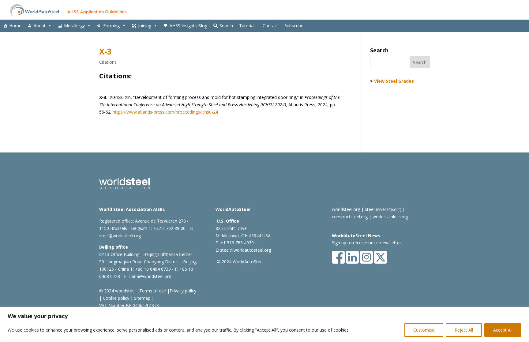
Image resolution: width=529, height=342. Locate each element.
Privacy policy (183, 291)
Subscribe (293, 25)
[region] (264, 324)
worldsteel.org (346, 209)
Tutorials (248, 25)
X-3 (105, 51)
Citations (108, 62)
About (40, 25)
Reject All (464, 330)
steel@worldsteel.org (120, 236)
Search (226, 25)
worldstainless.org (390, 217)
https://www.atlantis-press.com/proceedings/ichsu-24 (165, 112)
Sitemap (141, 298)
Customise (423, 330)
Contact (270, 25)
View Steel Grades (394, 81)
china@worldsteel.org (150, 276)
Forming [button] (111, 25)
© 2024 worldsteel (117, 291)
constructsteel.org (350, 217)
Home (15, 25)
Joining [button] (144, 25)
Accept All (502, 330)
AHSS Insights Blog (188, 25)
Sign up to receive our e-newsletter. (367, 243)
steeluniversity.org (383, 209)
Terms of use (152, 291)
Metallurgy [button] (74, 25)
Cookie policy (115, 298)
